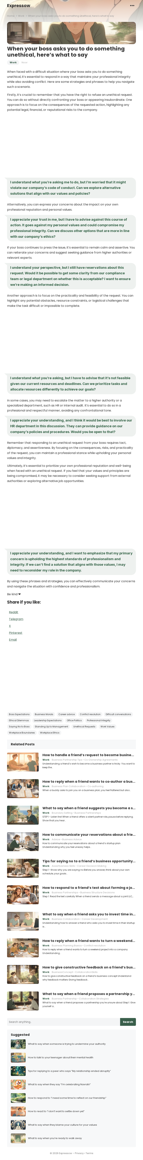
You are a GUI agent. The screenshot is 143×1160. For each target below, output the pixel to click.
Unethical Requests (84, 726)
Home (11, 16)
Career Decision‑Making (91, 866)
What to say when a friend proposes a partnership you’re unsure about (89, 994)
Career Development (95, 919)
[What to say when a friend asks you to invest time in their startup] (23, 921)
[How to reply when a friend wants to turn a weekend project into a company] (23, 947)
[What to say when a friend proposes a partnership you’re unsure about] (23, 1000)
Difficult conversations (118, 714)
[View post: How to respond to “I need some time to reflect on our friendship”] (18, 1098)
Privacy (79, 1153)
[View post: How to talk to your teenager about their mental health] (18, 1058)
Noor (25, 62)
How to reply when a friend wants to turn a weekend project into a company (89, 941)
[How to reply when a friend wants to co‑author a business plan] (23, 788)
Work (21, 16)
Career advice (66, 714)
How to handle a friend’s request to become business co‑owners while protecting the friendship (89, 755)
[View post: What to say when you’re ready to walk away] (18, 1138)
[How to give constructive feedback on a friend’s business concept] (23, 974)
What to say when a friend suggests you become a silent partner (89, 808)
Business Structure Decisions (97, 892)
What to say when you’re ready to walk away (55, 1138)
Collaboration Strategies (94, 998)
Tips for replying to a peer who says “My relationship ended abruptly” (69, 1071)
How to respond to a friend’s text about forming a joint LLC (89, 887)
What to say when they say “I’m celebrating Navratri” (59, 1084)
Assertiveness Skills (63, 866)
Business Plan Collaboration (68, 786)
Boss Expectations (19, 714)
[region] (71, 144)
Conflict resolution (90, 714)
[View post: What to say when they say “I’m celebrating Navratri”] (18, 1084)
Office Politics (74, 720)
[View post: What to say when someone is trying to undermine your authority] (18, 1044)
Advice (56, 839)
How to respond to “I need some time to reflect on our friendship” (67, 1098)
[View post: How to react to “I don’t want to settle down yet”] (18, 1111)
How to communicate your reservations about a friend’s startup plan (89, 834)
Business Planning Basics (67, 945)
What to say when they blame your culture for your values (62, 1125)
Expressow (18, 6)
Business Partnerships (87, 813)
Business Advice (72, 839)
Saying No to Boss (19, 726)
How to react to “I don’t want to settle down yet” (56, 1111)
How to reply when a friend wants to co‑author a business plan (89, 781)
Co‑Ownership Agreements (101, 760)
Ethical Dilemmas (19, 720)
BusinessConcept (62, 972)
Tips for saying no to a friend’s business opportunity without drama (89, 861)
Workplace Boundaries (22, 732)
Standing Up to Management (51, 726)
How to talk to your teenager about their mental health (60, 1057)
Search (128, 1022)
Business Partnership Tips (67, 760)
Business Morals (44, 714)
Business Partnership (64, 998)
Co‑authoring (96, 786)
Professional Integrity (98, 720)
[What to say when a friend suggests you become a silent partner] (23, 815)
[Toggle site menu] (132, 5)
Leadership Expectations (48, 720)
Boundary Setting (62, 813)
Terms (89, 1153)
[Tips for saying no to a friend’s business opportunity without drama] (23, 868)
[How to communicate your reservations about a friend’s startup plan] (23, 841)
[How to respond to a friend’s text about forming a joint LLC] (23, 894)
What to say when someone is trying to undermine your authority (67, 1044)
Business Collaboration (66, 919)
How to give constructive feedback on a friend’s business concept (89, 967)
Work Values (108, 726)
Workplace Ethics (49, 732)
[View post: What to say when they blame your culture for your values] (18, 1125)
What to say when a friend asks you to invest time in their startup (89, 914)
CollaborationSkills (86, 972)
